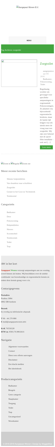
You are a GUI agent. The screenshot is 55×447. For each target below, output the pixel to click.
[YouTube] (35, 13)
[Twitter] (26, 13)
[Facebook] (30, 13)
